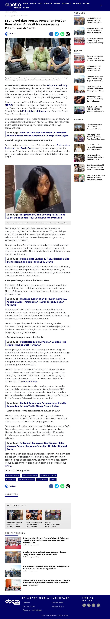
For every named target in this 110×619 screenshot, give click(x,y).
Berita (33, 4)
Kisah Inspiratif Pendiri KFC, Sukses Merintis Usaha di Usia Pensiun (95, 167)
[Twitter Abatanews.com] (89, 605)
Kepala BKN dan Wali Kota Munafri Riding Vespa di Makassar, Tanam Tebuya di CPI (46, 567)
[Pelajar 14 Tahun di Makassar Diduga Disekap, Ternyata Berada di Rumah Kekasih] (13, 557)
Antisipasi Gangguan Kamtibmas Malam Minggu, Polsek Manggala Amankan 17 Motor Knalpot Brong (37, 446)
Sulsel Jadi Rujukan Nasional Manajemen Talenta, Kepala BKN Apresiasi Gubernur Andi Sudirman (46, 581)
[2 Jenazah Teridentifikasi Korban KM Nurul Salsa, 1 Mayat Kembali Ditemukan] (53, 515)
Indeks (26, 7)
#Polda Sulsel (10, 479)
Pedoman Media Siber (32, 610)
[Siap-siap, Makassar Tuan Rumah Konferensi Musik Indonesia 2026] (79, 127)
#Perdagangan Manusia (48, 475)
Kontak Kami (57, 603)
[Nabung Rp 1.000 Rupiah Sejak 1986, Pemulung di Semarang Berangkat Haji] (79, 137)
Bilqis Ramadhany (57, 85)
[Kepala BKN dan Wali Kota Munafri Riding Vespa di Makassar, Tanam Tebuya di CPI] (13, 571)
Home (25, 4)
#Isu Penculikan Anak (30, 475)
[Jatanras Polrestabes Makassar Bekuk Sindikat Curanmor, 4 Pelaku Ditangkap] (15, 515)
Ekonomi (77, 4)
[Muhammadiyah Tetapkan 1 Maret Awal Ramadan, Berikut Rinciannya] (79, 158)
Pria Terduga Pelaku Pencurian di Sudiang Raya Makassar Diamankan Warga (95, 100)
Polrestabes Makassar (34, 111)
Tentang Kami (29, 606)
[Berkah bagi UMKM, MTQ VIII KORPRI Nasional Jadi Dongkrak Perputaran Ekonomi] (79, 110)
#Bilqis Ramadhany (12, 475)
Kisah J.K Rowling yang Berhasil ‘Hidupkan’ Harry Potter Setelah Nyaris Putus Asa (96, 178)
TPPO (9, 105)
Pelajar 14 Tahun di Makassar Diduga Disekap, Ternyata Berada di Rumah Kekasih (45, 553)
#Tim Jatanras (42, 479)
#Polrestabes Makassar (26, 479)
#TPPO (53, 479)
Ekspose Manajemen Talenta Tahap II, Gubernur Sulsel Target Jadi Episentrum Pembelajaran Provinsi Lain (46, 540)
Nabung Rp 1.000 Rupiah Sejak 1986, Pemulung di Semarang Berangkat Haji (96, 138)
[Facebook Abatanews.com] (84, 605)
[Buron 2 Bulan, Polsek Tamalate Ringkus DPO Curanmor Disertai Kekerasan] (34, 515)
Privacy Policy (58, 606)
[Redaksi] (7, 34)
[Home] (101, 6)
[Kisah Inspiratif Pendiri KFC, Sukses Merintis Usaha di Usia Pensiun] (79, 168)
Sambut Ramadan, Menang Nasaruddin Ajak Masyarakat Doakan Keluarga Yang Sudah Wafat (95, 149)
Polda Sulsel (27, 148)
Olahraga (66, 4)
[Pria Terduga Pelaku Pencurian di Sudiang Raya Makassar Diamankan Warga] (79, 99)
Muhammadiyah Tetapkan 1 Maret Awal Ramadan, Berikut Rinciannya (95, 158)
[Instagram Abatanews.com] (93, 605)
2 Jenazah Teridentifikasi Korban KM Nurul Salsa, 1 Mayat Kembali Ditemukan (53, 526)
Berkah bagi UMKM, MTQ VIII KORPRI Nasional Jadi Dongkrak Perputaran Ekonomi (96, 110)
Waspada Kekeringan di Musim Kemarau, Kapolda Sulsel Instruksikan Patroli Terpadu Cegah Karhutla (37, 302)
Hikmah (57, 4)
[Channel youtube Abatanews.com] (98, 605)
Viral (40, 4)
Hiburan (48, 4)
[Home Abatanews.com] (13, 5)
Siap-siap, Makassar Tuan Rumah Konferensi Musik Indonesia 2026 (94, 127)
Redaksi (86, 4)
